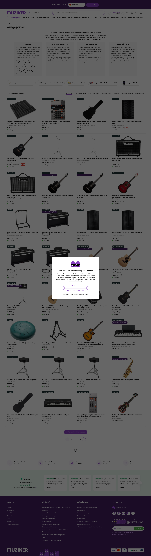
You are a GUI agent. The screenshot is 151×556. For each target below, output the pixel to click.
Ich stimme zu (75, 286)
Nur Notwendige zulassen (75, 290)
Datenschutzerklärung (75, 281)
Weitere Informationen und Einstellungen (75, 294)
